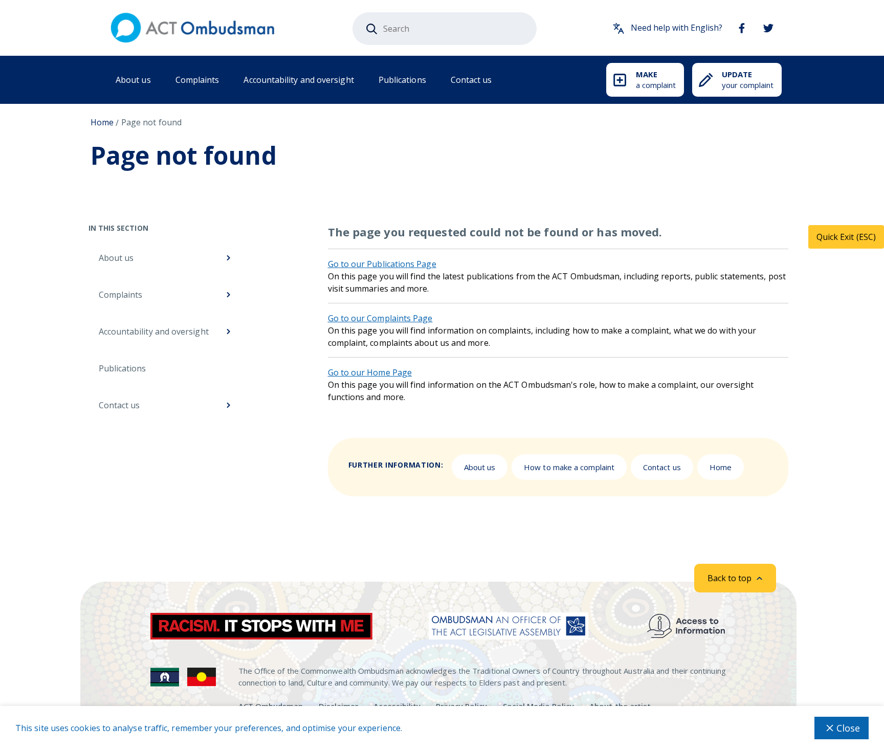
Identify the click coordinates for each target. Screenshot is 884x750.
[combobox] (444, 28)
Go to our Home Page (370, 372)
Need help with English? (676, 27)
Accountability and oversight (298, 79)
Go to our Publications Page (382, 264)
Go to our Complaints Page (380, 318)
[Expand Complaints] (227, 294)
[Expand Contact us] (227, 405)
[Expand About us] (227, 258)
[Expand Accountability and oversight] (227, 331)
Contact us (471, 79)
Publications (402, 79)
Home (102, 122)
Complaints (197, 79)
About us (133, 79)
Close (848, 728)
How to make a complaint (569, 467)
